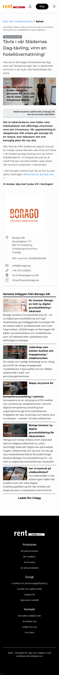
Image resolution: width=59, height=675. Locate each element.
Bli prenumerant (29, 551)
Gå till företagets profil (25, 275)
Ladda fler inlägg (29, 497)
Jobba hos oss (29, 627)
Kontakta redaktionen (29, 615)
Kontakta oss (29, 621)
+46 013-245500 (21, 270)
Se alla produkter (30, 567)
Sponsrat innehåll (29, 600)
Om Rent (29, 632)
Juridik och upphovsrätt (29, 589)
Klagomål (29, 594)
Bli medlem (29, 556)
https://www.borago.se (25, 280)
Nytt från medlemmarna (18, 21)
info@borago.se (21, 265)
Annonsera (29, 562)
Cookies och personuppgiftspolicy (29, 583)
